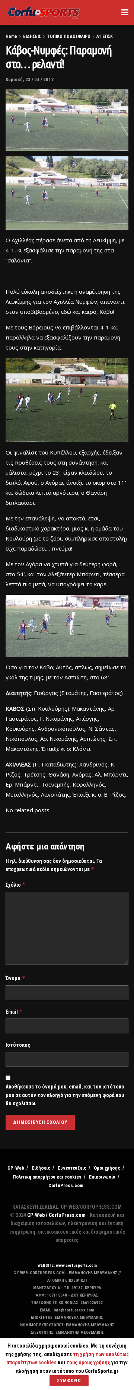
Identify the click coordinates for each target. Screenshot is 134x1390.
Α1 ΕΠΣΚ (104, 36)
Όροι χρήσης (107, 1168)
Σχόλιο (16, 884)
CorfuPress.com (65, 1185)
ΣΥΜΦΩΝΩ (69, 1380)
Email (14, 1011)
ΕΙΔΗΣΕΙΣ (32, 36)
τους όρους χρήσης (88, 1362)
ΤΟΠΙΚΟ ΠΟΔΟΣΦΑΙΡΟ (68, 36)
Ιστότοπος (18, 1045)
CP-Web (15, 1168)
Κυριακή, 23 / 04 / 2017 (30, 79)
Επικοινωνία (102, 1177)
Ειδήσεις (41, 1168)
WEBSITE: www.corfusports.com (67, 1265)
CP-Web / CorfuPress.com (56, 1215)
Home (11, 36)
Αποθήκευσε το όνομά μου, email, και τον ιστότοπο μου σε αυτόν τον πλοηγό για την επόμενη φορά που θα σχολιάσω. (65, 1095)
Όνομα (15, 978)
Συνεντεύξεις (72, 1168)
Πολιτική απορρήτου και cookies (47, 1177)
